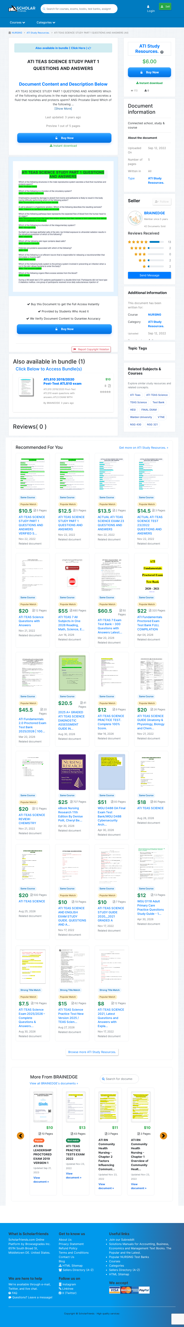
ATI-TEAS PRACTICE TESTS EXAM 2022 (75, 1152)
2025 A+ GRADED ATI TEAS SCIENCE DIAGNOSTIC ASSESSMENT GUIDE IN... (71, 720)
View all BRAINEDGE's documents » (54, 1083)
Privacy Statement (71, 1244)
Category (134, 322)
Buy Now (67, 138)
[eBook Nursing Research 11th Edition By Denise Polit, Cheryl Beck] (72, 771)
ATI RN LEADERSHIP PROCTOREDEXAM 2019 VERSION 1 (42, 1154)
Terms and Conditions (74, 1252)
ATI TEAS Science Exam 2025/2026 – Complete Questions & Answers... (32, 1018)
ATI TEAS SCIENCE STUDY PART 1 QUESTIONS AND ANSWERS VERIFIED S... (32, 525)
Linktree (67, 1288)
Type (131, 178)
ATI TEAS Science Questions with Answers (31, 621)
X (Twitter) (69, 1293)
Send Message (149, 275)
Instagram (69, 1284)
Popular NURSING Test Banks (129, 1257)
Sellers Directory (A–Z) (78, 1270)
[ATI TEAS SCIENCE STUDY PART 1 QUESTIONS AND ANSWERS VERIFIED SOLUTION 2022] (32, 473)
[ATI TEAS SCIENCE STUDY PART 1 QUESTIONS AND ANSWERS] (72, 473)
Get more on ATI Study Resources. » (143, 447)
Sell (167, 6)
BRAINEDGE (154, 213)
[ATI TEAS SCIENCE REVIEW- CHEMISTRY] (32, 771)
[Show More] (63, 108)
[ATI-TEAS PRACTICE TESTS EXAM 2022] (76, 1106)
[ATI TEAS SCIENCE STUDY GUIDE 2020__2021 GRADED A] (111, 865)
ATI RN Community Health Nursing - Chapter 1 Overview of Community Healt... (139, 1154)
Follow (164, 201)
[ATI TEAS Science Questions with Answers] (32, 574)
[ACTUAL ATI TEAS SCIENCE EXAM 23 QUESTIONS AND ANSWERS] (111, 473)
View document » (41, 1179)
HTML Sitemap (72, 1265)
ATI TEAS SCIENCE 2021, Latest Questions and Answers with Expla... (111, 1018)
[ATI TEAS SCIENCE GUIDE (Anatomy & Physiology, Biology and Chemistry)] (151, 672)
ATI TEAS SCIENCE (150, 808)
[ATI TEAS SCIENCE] (151, 771)
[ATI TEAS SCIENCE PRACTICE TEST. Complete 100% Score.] (111, 672)
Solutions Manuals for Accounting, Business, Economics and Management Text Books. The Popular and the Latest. (140, 1248)
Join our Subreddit (121, 1239)
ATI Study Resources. (38, 32)
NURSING (17, 32)
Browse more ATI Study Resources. (92, 1052)
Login (151, 11)
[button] (20, 1136)
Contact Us (66, 1257)
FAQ (14, 1293)
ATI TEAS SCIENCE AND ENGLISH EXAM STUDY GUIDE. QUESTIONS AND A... (72, 916)
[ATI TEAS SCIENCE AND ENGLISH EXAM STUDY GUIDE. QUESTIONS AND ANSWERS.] (72, 865)
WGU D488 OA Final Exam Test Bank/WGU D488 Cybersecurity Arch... (111, 816)
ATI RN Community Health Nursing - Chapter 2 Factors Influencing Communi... (106, 1154)
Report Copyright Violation (93, 349)
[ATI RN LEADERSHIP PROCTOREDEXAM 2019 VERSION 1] (43, 1106)
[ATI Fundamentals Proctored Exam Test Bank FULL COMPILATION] (151, 574)
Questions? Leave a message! (31, 1297)
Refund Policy (68, 1248)
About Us (65, 1239)
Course (133, 314)
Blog (62, 1261)
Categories (44, 22)
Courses (16, 22)
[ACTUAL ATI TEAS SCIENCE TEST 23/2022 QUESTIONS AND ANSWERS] (151, 473)
